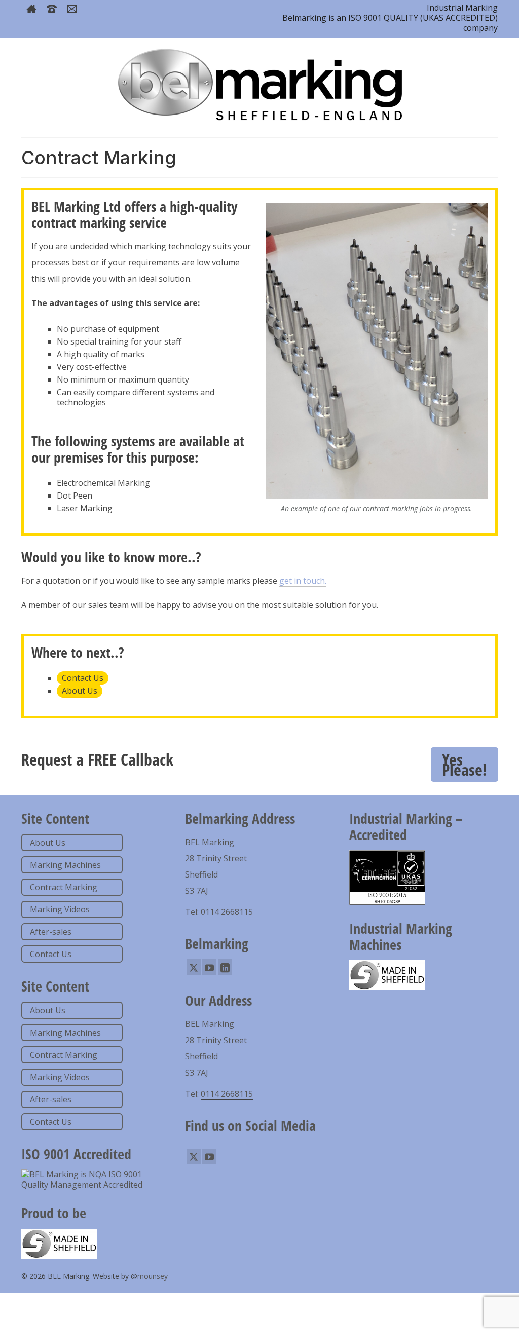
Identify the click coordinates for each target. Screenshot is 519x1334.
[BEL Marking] (259, 83)
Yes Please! (464, 764)
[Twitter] (194, 967)
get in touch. (302, 580)
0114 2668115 (227, 912)
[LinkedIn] (225, 967)
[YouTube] (209, 967)
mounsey (152, 1276)
